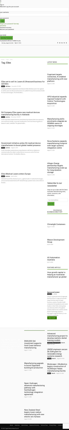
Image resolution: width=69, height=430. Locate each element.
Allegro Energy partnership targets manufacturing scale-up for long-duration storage (57, 167)
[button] (65, 55)
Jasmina (8, 117)
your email (3, 35)
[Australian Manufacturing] (10, 49)
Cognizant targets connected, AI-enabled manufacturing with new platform (57, 77)
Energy (49, 358)
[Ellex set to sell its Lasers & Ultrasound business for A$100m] (23, 72)
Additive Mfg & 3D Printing (54, 342)
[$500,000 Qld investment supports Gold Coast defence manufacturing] (34, 336)
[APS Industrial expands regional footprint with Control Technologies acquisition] (57, 91)
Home (2, 59)
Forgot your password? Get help (9, 23)
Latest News (52, 62)
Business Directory (54, 212)
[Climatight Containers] (57, 219)
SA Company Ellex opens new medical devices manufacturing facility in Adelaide (20, 113)
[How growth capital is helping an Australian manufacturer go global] (57, 284)
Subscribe (51, 204)
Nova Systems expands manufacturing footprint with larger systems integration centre (57, 144)
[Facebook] (58, 43)
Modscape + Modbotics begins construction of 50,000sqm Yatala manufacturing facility (57, 367)
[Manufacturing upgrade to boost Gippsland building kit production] (34, 358)
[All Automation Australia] (57, 252)
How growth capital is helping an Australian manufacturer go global (56, 274)
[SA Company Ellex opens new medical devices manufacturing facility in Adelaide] (23, 103)
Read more (51, 318)
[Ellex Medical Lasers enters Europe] (23, 165)
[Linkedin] (62, 43)
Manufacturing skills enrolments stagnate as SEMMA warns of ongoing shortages (57, 122)
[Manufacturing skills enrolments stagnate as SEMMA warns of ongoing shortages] (57, 113)
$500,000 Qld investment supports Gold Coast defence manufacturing (32, 344)
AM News (8, 86)
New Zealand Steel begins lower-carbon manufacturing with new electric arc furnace (34, 413)
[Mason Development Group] (57, 234)
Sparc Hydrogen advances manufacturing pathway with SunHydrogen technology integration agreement (34, 389)
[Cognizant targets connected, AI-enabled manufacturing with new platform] (57, 69)
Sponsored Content (53, 292)
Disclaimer (3, 25)
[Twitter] (66, 43)
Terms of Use (44, 425)
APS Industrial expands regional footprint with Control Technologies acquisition (57, 100)
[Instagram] (60, 43)
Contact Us (60, 425)
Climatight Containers (56, 224)
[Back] (0, 3)
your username (4, 12)
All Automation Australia (53, 258)
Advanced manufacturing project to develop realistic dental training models (57, 337)
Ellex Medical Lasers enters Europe (16, 174)
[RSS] (64, 43)
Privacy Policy (52, 425)
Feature (49, 294)
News (3, 86)
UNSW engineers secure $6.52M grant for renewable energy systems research (57, 352)
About (11, 425)
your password (4, 18)
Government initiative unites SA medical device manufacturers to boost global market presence (21, 144)
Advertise (17, 425)
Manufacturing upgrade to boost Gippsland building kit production (33, 365)
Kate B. (63, 342)
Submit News (24, 425)
